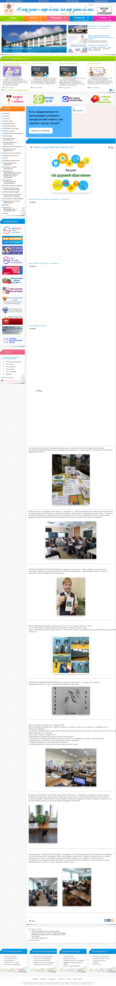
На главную (35, 940)
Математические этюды (101, 958)
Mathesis (96, 962)
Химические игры (99, 960)
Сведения (58, 19)
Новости (34, 19)
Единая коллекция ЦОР (42, 960)
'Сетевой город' (72, 1)
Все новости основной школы (16, 90)
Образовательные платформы (73, 960)
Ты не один (35, 936)
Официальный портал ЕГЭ (43, 964)
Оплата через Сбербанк (71, 966)
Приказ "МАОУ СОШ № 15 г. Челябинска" (43, 263)
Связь (104, 19)
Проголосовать (9, 377)
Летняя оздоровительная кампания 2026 (45, 931)
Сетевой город (68, 956)
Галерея (61, 979)
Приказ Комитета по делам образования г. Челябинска (48, 199)
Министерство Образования (43, 956)
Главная (11, 19)
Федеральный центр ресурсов (44, 962)
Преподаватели (9, 960)
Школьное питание (69, 958)
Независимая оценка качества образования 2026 (48, 934)
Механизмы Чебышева (101, 956)
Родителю (81, 19)
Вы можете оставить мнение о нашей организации (49, 933)
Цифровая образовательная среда (73, 963)
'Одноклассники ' (101, 1)
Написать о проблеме (41, 131)
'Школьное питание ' (14, 1)
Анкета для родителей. (40, 938)
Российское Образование (42, 958)
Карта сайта (77, 979)
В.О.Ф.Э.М (96, 964)
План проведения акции (37, 325)
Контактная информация (12, 964)
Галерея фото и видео (11, 962)
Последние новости (11, 958)
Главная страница (10, 956)
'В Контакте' (43, 1)
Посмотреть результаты (11, 381)
